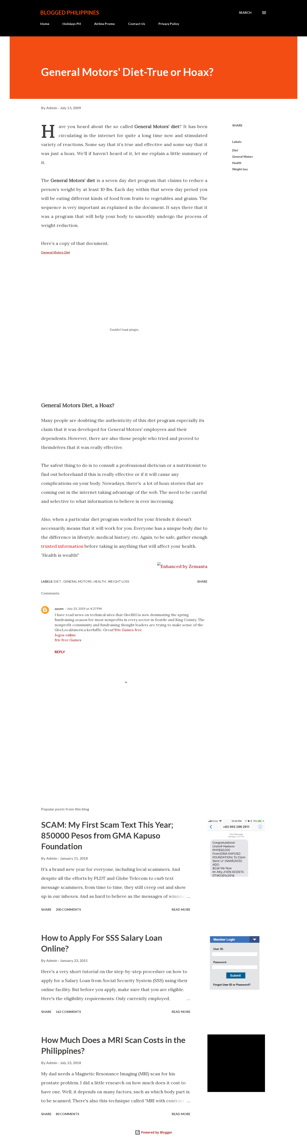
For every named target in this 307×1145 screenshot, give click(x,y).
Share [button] (237, 125)
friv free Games (68, 640)
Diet (235, 150)
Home (44, 24)
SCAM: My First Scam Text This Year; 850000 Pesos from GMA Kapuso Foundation (107, 835)
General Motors (242, 156)
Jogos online (65, 635)
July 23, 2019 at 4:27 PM (84, 608)
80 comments (67, 1114)
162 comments (68, 1012)
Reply (60, 652)
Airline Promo (104, 24)
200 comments (68, 909)
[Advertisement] (117, 750)
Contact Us (136, 24)
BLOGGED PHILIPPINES (69, 12)
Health (236, 163)
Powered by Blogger (156, 1132)
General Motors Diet (55, 252)
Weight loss (240, 169)
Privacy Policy (168, 24)
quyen (59, 608)
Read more (181, 909)
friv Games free (128, 630)
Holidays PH (71, 24)
